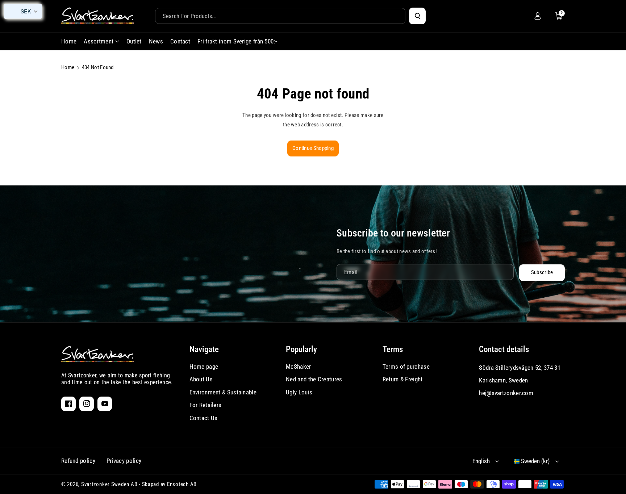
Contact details (504, 349)
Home (67, 67)
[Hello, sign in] (538, 16)
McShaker (298, 366)
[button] (559, 16)
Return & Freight (403, 379)
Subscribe (542, 272)
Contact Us (203, 418)
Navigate (204, 349)
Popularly (301, 349)
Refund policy (78, 460)
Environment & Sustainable (223, 392)
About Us (201, 379)
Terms (393, 349)
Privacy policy (124, 460)
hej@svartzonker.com (506, 393)
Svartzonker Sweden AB (109, 484)
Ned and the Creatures (314, 379)
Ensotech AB (182, 484)
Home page (203, 366)
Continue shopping (313, 148)
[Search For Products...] (417, 16)
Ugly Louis (299, 392)
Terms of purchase (406, 366)
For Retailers (205, 405)
